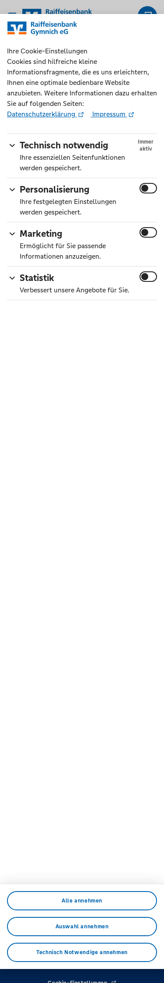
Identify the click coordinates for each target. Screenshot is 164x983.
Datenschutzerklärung (42, 114)
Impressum (109, 114)
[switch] (148, 188)
